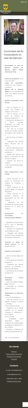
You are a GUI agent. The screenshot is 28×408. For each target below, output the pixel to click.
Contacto (14, 359)
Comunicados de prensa (14, 354)
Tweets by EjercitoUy (14, 381)
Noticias (14, 351)
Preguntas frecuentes (14, 356)
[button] (23, 2)
